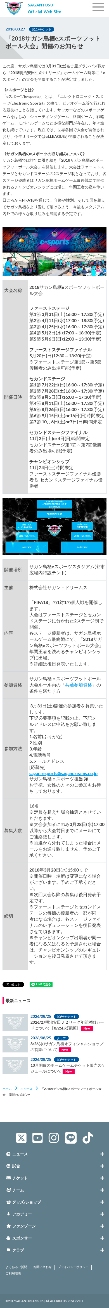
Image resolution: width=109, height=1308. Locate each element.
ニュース (26, 1088)
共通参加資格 (78, 684)
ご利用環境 (13, 1273)
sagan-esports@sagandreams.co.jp (63, 773)
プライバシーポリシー (73, 1267)
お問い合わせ (42, 1267)
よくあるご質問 (16, 1267)
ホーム (7, 1088)
